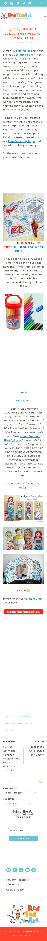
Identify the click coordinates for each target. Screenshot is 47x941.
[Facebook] (5, 3)
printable (10, 730)
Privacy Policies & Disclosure (17, 882)
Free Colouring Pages (21, 141)
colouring (23, 716)
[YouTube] (29, 3)
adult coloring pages (21, 54)
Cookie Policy (15, 889)
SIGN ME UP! (23, 838)
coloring (10, 716)
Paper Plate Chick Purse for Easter (36, 748)
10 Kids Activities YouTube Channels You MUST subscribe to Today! (11, 756)
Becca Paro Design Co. (23, 935)
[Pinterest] (17, 3)
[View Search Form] (41, 3)
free (29, 723)
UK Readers (23, 400)
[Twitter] (23, 3)
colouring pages (13, 723)
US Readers (23, 392)
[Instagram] (11, 3)
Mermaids (24, 50)
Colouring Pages (23, 43)
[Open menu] (44, 16)
